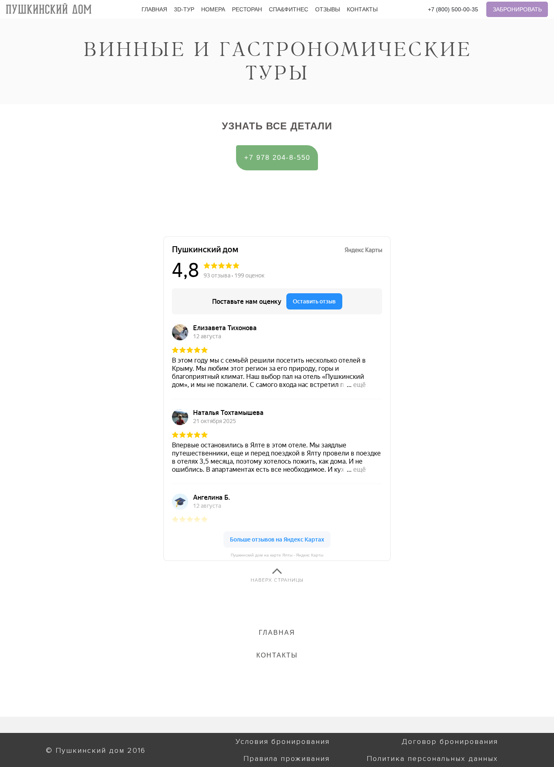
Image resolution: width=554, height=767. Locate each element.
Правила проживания (286, 758)
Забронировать (517, 9)
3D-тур (184, 9)
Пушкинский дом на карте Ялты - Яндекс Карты (277, 555)
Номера (213, 9)
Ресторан (247, 9)
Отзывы (327, 9)
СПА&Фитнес (288, 9)
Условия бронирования (283, 741)
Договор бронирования (450, 741)
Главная (154, 9)
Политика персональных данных (432, 758)
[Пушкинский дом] (48, 8)
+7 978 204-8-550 (277, 157)
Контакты (362, 9)
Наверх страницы (277, 580)
